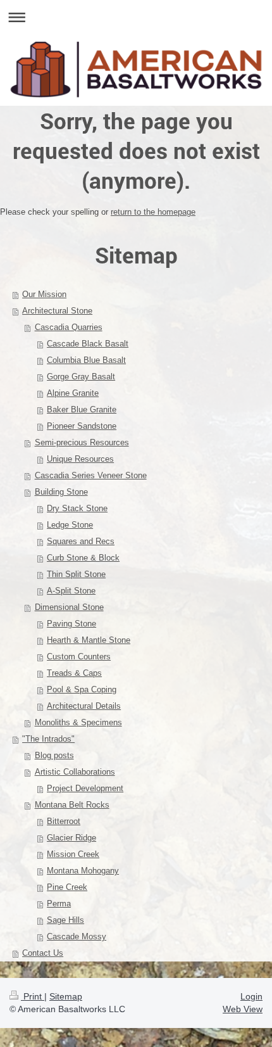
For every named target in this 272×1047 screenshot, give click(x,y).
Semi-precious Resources (82, 442)
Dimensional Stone (69, 607)
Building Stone (61, 492)
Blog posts (54, 755)
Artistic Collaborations (75, 772)
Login (251, 996)
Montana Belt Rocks (72, 804)
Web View (243, 1009)
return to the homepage (153, 212)
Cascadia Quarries (68, 327)
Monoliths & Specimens (78, 722)
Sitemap (65, 996)
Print (32, 996)
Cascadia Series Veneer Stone (91, 475)
